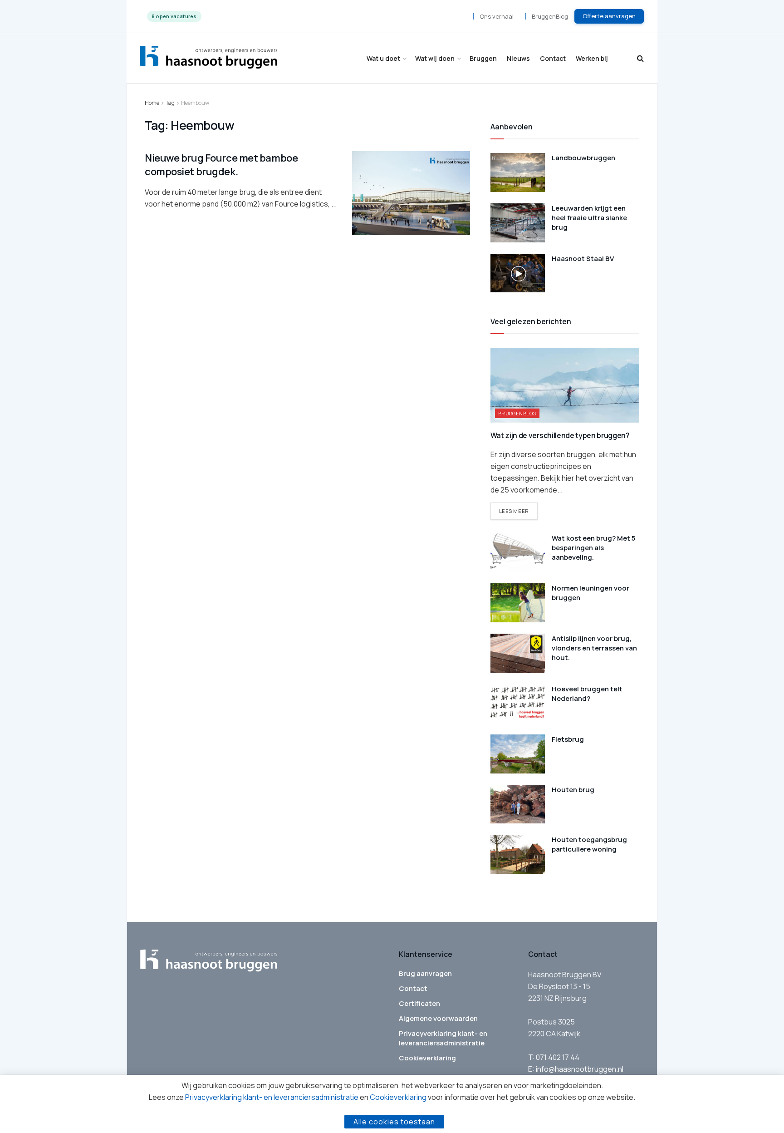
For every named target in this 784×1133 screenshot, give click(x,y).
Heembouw (195, 103)
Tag (170, 103)
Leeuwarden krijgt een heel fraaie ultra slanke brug (589, 217)
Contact (553, 58)
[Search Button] (640, 58)
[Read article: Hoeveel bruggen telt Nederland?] (517, 703)
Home (152, 103)
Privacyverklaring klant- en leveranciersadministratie (443, 1038)
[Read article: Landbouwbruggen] (517, 172)
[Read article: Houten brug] (517, 804)
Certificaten (419, 1003)
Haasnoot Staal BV (583, 258)
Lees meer (518, 510)
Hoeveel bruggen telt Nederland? (587, 693)
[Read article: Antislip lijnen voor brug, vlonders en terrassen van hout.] (517, 653)
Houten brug (573, 789)
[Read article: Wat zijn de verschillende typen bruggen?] (564, 385)
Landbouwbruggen (583, 158)
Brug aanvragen (425, 973)
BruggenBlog (550, 16)
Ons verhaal (497, 16)
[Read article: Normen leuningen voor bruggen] (517, 602)
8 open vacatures (174, 16)
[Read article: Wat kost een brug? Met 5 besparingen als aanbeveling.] (517, 552)
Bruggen (483, 58)
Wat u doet (383, 58)
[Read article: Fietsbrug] (517, 753)
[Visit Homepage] (208, 58)
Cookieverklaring (427, 1058)
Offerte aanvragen (609, 16)
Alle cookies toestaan (394, 1122)
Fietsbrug (568, 739)
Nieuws (518, 58)
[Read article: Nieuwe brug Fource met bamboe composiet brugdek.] (411, 193)
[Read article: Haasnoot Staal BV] (517, 273)
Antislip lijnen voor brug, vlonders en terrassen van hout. (594, 648)
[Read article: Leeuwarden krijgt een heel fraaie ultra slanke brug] (517, 222)
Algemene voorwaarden (438, 1018)
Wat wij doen (435, 58)
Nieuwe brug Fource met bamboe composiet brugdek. (221, 165)
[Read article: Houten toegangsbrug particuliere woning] (517, 854)
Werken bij (592, 58)
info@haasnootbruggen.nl (579, 1069)
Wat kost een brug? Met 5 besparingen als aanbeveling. (593, 547)
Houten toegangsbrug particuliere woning (589, 844)
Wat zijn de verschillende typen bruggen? (560, 435)
